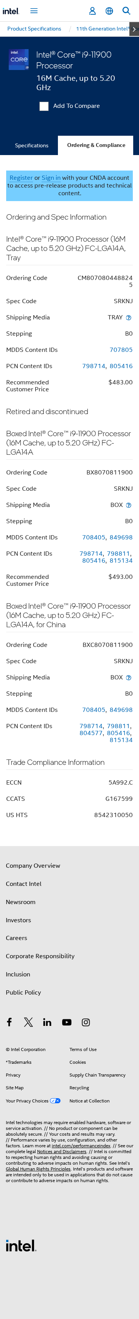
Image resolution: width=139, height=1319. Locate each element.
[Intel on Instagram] (85, 1024)
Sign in (51, 178)
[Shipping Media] (128, 317)
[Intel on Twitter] (28, 1024)
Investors (18, 920)
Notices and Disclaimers (61, 1151)
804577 (91, 733)
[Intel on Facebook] (9, 1024)
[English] (109, 11)
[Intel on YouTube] (66, 1024)
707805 (121, 350)
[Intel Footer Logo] (21, 1245)
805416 (121, 366)
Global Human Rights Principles (38, 1169)
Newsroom (21, 902)
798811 (118, 554)
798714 (93, 366)
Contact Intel (23, 884)
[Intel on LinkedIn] (47, 1024)
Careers (16, 938)
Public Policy (23, 993)
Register (21, 178)
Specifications (32, 145)
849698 (121, 537)
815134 (121, 561)
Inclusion (18, 974)
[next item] (134, 29)
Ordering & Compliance (96, 145)
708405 (93, 537)
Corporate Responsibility (40, 956)
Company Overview (33, 866)
